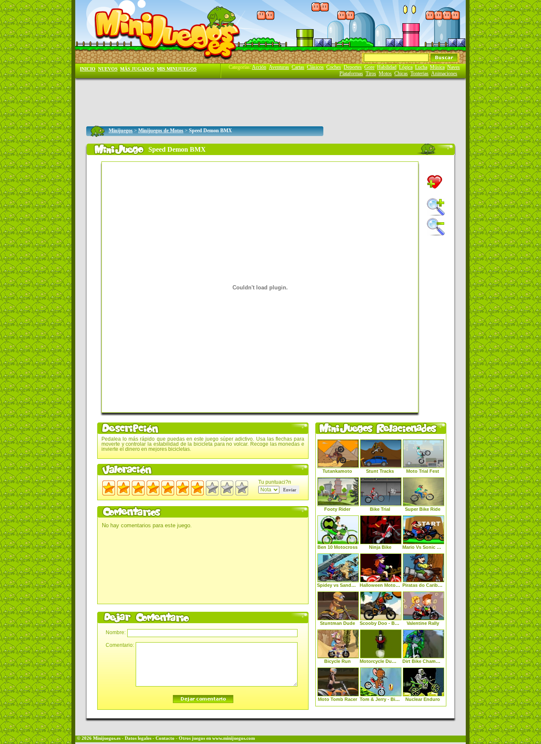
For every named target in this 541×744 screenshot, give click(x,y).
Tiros (371, 73)
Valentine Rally (423, 623)
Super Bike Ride (422, 509)
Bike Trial (380, 509)
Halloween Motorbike (380, 585)
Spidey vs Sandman (337, 585)
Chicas (401, 73)
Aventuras (279, 67)
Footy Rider (337, 509)
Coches (333, 67)
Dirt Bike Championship (422, 661)
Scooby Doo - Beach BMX (380, 623)
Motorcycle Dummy (380, 661)
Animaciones (444, 73)
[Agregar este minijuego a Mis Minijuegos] (434, 182)
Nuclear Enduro (422, 699)
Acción (259, 67)
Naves (453, 67)
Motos (385, 73)
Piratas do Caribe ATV (422, 585)
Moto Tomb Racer (337, 699)
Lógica (406, 67)
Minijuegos (121, 131)
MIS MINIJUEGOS (177, 69)
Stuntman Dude (337, 623)
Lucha (421, 67)
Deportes (353, 67)
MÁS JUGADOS (137, 69)
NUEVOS (107, 69)
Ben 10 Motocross (337, 547)
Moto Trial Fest (422, 471)
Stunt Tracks (380, 471)
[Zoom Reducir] (436, 227)
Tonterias (419, 73)
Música (437, 67)
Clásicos (315, 67)
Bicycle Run (337, 661)
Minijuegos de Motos (160, 131)
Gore (369, 67)
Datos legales (138, 738)
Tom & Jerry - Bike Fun (380, 699)
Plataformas (351, 73)
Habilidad (386, 67)
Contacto (165, 738)
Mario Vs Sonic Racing (422, 547)
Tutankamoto (337, 471)
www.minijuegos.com (233, 738)
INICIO (88, 69)
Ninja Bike (380, 547)
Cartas (298, 67)
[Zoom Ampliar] (436, 207)
